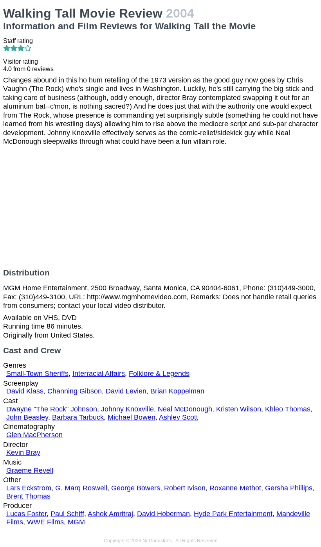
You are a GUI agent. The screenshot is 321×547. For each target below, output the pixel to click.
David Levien (126, 391)
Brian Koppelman (177, 391)
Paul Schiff (67, 514)
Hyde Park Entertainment (233, 514)
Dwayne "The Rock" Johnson (51, 409)
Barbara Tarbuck (78, 417)
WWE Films (45, 522)
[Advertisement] (160, 207)
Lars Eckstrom (28, 488)
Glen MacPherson (34, 435)
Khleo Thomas (287, 409)
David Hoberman (163, 514)
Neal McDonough (185, 409)
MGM (76, 522)
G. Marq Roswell (81, 488)
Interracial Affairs (98, 373)
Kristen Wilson (238, 409)
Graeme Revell (29, 470)
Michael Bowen (131, 417)
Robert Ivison (185, 488)
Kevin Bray (23, 452)
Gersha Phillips (288, 488)
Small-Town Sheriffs (37, 373)
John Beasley (27, 417)
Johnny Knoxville (127, 409)
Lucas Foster (26, 514)
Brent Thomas (28, 496)
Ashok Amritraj (110, 514)
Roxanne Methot (235, 488)
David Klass (24, 391)
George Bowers (135, 488)
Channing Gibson (74, 391)
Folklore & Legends (159, 373)
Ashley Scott (178, 417)
